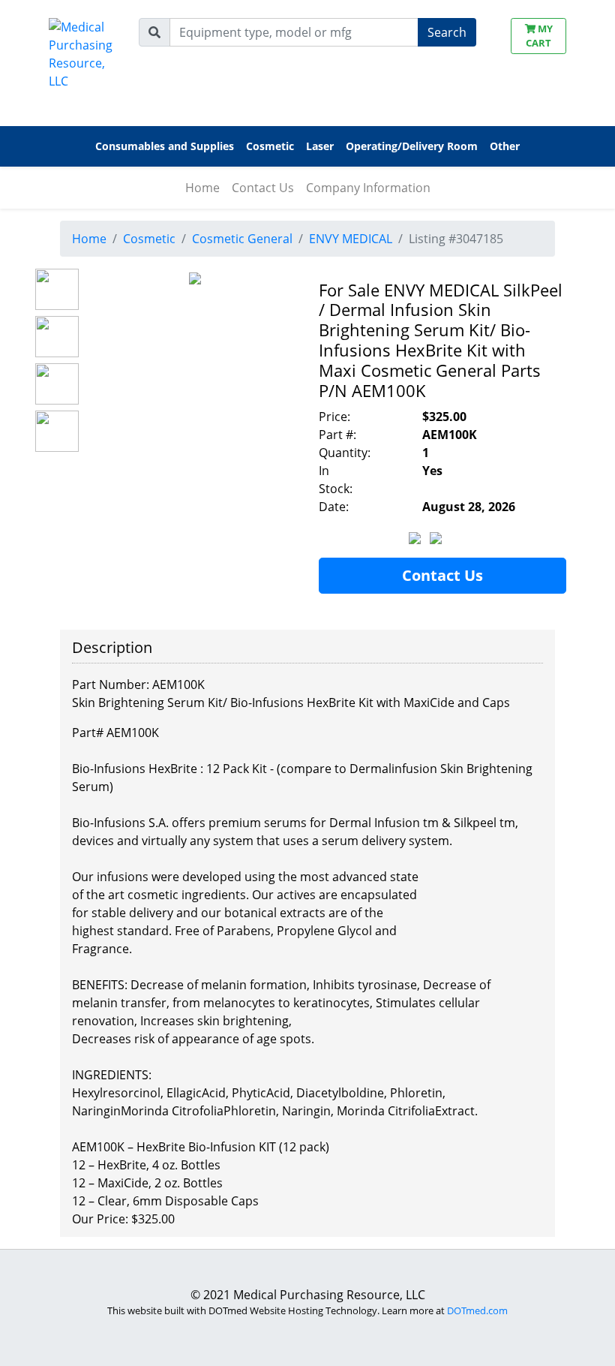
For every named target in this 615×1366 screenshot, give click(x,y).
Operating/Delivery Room (412, 146)
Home (202, 187)
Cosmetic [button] (270, 146)
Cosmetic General (242, 238)
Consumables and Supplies (164, 146)
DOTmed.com (477, 1310)
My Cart (539, 36)
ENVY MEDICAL (350, 238)
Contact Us (263, 187)
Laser (320, 146)
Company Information (368, 187)
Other (505, 146)
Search (447, 32)
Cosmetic (149, 238)
